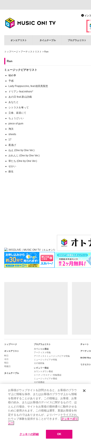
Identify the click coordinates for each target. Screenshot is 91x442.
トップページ (11, 51)
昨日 (6, 355)
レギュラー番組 (41, 368)
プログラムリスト (42, 344)
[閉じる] (84, 390)
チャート (84, 344)
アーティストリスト (31, 51)
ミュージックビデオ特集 (45, 359)
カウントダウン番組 (43, 371)
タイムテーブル (48, 40)
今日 (6, 359)
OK (59, 434)
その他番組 (39, 382)
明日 (6, 363)
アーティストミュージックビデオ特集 (52, 356)
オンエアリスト (19, 40)
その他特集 (39, 363)
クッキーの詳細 (29, 434)
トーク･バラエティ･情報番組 (47, 375)
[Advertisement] (36, 308)
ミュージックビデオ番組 (45, 378)
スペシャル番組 (41, 349)
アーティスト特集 (42, 352)
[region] (45, 413)
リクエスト (85, 364)
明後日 (7, 366)
